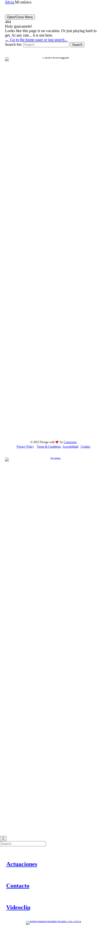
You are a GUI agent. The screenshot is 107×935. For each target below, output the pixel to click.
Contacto (17, 885)
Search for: (13, 44)
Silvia (10, 2)
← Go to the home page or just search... (36, 40)
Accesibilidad (70, 446)
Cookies (85, 446)
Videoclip (18, 907)
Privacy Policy (25, 446)
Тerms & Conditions (49, 446)
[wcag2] (53, 457)
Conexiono (70, 442)
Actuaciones (21, 864)
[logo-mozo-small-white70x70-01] (53, 921)
